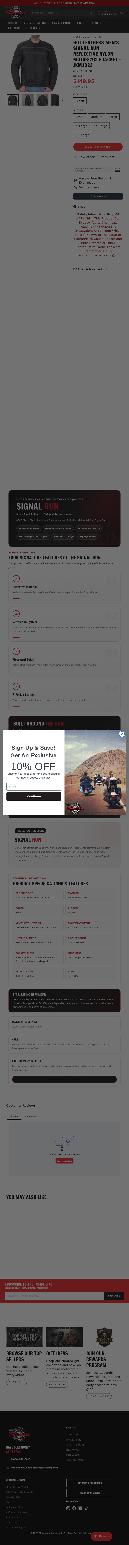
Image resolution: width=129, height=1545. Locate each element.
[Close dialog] (122, 734)
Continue (34, 796)
